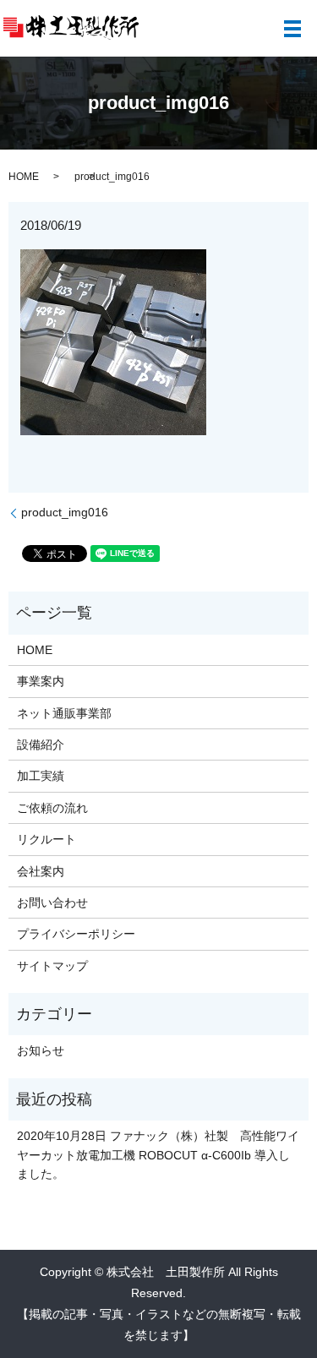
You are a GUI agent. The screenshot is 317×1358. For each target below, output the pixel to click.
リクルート (46, 839)
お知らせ (40, 1050)
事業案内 (40, 681)
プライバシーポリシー (76, 934)
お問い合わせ (52, 902)
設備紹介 (40, 744)
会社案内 (40, 871)
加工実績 (40, 776)
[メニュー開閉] (292, 28)
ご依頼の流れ (52, 808)
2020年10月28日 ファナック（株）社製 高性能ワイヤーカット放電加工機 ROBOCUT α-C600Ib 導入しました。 (158, 1155)
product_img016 (64, 512)
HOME (23, 177)
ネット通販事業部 (64, 713)
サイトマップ (52, 966)
